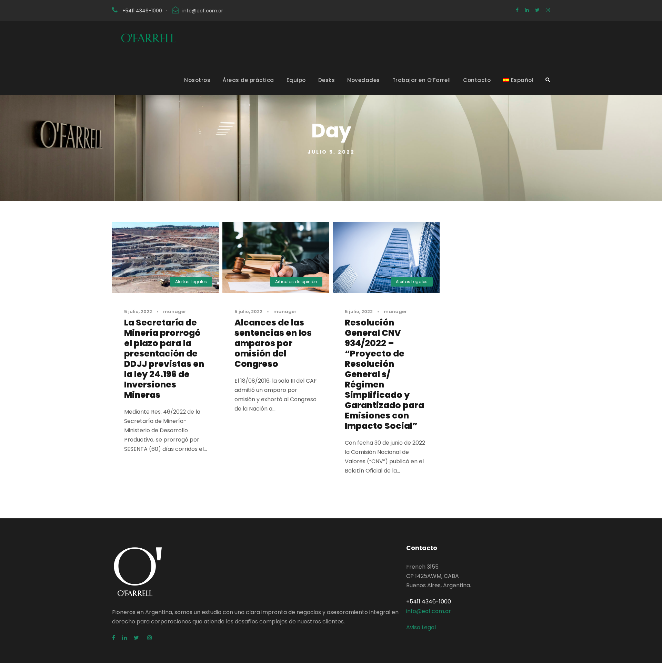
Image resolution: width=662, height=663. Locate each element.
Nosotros (197, 80)
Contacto (477, 80)
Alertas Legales (191, 281)
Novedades (363, 80)
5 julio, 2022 (138, 311)
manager (174, 311)
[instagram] (548, 10)
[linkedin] (527, 10)
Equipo (296, 80)
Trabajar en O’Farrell (421, 80)
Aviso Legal (421, 627)
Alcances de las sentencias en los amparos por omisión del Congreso (273, 343)
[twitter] (537, 10)
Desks (326, 80)
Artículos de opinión (296, 281)
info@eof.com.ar (202, 10)
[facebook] (517, 10)
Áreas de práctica (248, 80)
